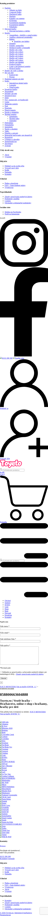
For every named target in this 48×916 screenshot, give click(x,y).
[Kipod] (3, 768)
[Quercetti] (4, 810)
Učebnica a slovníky (12, 139)
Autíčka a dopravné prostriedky (21, 37)
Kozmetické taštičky (16, 25)
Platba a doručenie (11, 183)
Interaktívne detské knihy (18, 83)
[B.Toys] (3, 726)
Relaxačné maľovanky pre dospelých (18, 135)
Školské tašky (14, 119)
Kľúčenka (13, 21)
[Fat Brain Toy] (6, 747)
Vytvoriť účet (5, 459)
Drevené (8, 613)
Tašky (7, 131)
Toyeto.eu (2, 846)
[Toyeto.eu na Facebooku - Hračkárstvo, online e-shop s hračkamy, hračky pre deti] (24, 266)
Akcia (7, 155)
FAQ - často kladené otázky (15, 885)
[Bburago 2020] (6, 728)
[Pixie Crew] (5, 805)
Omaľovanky (14, 87)
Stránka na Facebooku (13, 212)
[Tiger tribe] (4, 833)
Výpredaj (8, 157)
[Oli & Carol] (5, 797)
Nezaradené (9, 91)
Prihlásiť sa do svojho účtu (14, 166)
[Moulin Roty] (5, 791)
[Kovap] (3, 770)
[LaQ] (2, 772)
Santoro (7, 603)
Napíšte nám (19, 358)
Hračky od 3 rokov (16, 54)
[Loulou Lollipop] (7, 776)
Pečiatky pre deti (11, 94)
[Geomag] (4, 749)
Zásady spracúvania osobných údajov (18, 197)
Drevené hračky (10, 29)
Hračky (7, 33)
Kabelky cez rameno (16, 18)
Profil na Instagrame (12, 214)
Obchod (8, 601)
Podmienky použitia (12, 199)
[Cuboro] (3, 737)
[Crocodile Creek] (7, 735)
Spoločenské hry (11, 141)
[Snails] (3, 820)
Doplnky (12, 43)
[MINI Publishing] (7, 787)
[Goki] (3, 755)
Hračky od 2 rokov (16, 52)
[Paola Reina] (5, 799)
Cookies (8, 201)
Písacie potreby (10, 110)
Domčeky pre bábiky (21, 41)
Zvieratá (8, 146)
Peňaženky (13, 27)
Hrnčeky (12, 16)
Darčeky (8, 8)
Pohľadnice (9, 123)
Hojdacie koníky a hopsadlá (19, 48)
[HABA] (3, 757)
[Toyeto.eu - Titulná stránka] (11, 467)
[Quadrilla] (4, 807)
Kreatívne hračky (11, 89)
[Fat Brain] (4, 745)
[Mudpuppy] (5, 793)
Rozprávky (9, 137)
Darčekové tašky (15, 14)
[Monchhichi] (5, 789)
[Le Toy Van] (5, 774)
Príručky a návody (11, 133)
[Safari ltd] (4, 812)
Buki (6, 611)
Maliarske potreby (11, 104)
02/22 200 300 (7, 358)
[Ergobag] (4, 743)
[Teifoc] (3, 828)
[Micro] (3, 785)
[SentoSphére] (5, 816)
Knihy (7, 81)
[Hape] (3, 760)
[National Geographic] (8, 795)
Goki (6, 607)
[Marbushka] (5, 780)
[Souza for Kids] (6, 822)
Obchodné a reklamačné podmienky (18, 203)
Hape (7, 609)
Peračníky (8, 108)
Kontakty (8, 174)
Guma (7, 102)
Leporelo (12, 85)
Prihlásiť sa (4, 408)
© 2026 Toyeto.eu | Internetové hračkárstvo (16, 913)
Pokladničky (9, 125)
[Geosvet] (4, 751)
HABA (7, 605)
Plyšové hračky (15, 69)
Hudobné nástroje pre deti (14, 79)
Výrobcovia (9, 187)
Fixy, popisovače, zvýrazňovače (16, 100)
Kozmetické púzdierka (17, 23)
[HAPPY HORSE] (7, 762)
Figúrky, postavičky (16, 46)
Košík (7, 170)
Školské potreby (11, 114)
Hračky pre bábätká (16, 62)
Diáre (7, 98)
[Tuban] (3, 835)
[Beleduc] (4, 730)
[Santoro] (4, 814)
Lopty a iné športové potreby (20, 66)
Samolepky (13, 116)
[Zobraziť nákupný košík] (24, 498)
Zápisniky (13, 121)
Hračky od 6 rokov (16, 60)
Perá (6, 106)
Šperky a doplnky (11, 129)
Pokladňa (8, 172)
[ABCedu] (4, 722)
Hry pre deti (9, 73)
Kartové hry (13, 75)
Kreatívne (8, 615)
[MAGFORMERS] (7, 778)
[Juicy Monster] (6, 766)
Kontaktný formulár (7, 859)
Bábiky (12, 39)
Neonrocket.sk (5, 915)
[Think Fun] (5, 830)
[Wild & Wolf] (5, 837)
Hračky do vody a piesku (14, 71)
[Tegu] (3, 826)
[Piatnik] (3, 801)
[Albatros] (4, 724)
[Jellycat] (3, 764)
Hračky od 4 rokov (16, 56)
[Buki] (2, 732)
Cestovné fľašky (15, 12)
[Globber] (4, 753)
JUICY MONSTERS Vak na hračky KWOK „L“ (18, 687)
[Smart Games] (6, 818)
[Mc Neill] (4, 782)
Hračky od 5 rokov (16, 58)
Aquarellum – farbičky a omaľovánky (23, 35)
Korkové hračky (15, 64)
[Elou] (2, 741)
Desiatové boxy (10, 96)
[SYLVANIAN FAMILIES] (11, 824)
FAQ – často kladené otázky (15, 185)
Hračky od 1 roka (15, 50)
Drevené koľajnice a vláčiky (19, 31)
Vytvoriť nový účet (12, 168)
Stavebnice (9, 144)
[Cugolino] (4, 739)
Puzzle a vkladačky (12, 112)
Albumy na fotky (15, 10)
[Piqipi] (3, 803)
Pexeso (12, 77)
